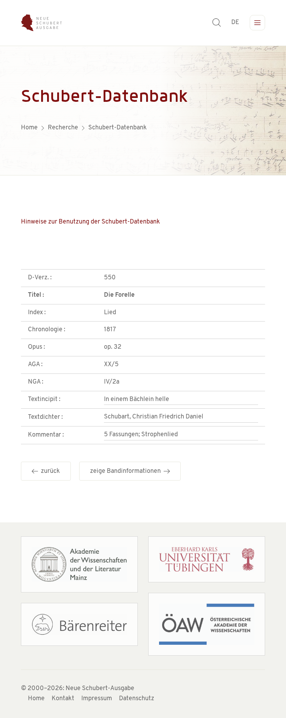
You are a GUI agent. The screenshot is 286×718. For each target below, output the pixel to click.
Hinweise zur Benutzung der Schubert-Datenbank (90, 222)
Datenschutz (136, 699)
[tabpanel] (143, 110)
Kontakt (63, 699)
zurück (49, 471)
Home (36, 699)
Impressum (96, 699)
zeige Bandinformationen (127, 471)
